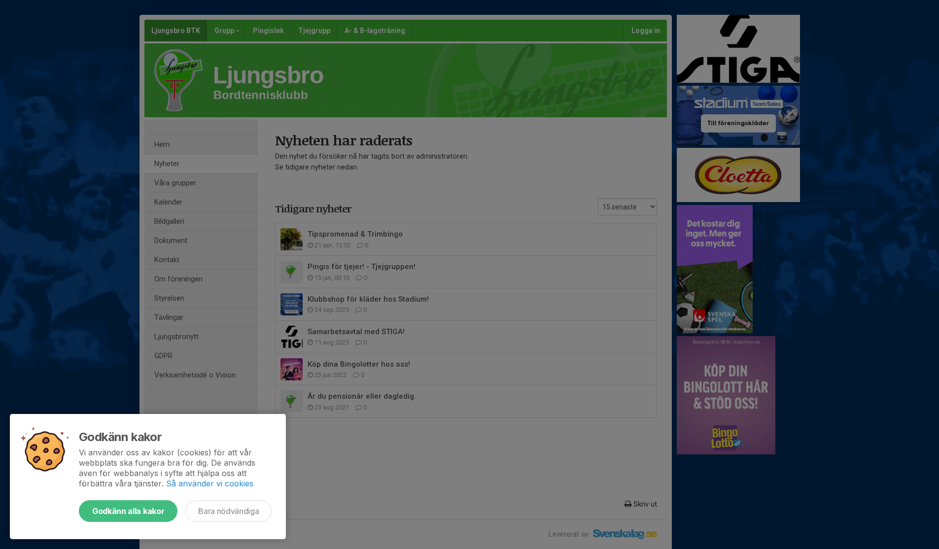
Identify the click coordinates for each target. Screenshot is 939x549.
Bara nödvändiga (228, 511)
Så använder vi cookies (209, 483)
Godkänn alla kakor (128, 511)
